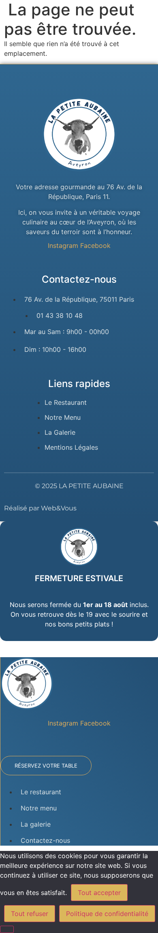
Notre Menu (63, 417)
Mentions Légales (71, 447)
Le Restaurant (66, 402)
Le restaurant (41, 792)
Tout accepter (99, 893)
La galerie (36, 824)
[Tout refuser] (7, 929)
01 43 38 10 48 (59, 315)
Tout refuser (29, 914)
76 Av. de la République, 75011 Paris (79, 299)
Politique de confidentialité (107, 914)
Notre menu (39, 808)
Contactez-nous (45, 840)
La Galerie (60, 432)
